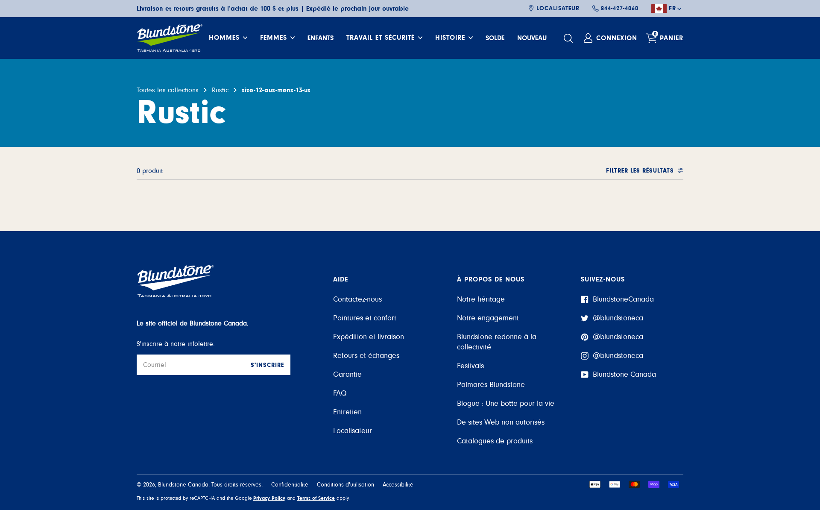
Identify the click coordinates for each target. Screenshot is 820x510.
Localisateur (558, 9)
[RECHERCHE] (569, 38)
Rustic (220, 90)
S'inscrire (267, 365)
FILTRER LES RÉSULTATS (640, 171)
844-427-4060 (619, 9)
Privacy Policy (269, 498)
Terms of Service (316, 498)
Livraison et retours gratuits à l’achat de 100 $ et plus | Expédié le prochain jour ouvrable (273, 8)
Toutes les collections (168, 90)
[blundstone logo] (169, 38)
